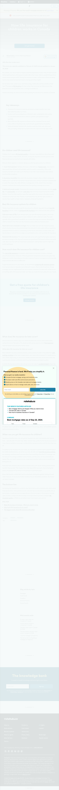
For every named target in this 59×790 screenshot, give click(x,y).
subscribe (42, 389)
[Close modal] (53, 368)
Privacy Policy (47, 394)
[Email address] (16, 390)
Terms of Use (39, 394)
